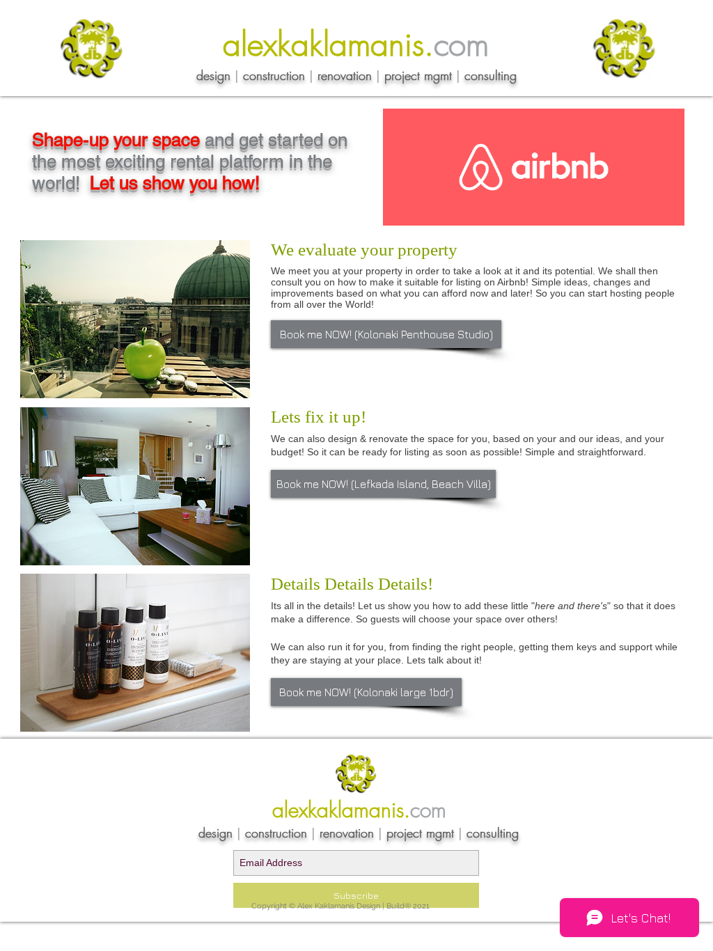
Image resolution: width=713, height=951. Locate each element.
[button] (386, 334)
